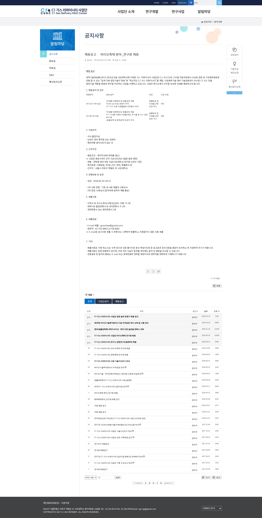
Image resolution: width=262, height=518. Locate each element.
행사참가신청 (55, 81)
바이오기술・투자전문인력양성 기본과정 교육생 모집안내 (117, 373)
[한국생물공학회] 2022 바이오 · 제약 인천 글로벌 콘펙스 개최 (119, 329)
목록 (218, 286)
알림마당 (204, 11)
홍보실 (52, 60)
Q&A (51, 74)
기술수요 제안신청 (234, 70)
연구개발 (152, 11)
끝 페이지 (168, 483)
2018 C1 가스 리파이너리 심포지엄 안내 (110, 386)
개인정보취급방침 (51, 502)
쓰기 (207, 477)
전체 (90, 301)
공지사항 (53, 53)
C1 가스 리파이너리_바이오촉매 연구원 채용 (112, 348)
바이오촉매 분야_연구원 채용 (119, 54)
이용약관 (65, 502)
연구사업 (178, 11)
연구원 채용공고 (100, 450)
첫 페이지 (138, 483)
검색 (118, 477)
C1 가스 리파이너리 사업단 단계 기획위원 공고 (113, 437)
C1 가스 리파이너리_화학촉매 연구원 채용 (111, 354)
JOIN (173, 2)
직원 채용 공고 (100, 405)
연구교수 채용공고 (101, 444)
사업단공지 (103, 301)
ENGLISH (182, 2)
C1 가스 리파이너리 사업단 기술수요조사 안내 (113, 431)
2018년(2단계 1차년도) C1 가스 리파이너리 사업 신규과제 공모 (120, 418)
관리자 (89, 60)
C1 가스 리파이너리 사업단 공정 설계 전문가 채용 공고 (116, 316)
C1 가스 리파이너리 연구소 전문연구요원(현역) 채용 (115, 342)
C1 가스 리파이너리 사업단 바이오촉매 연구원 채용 (115, 335)
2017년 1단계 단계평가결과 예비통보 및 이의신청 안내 (116, 424)
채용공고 (90, 54)
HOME (156, 2)
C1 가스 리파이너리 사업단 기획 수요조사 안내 (113, 463)
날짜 (206, 311)
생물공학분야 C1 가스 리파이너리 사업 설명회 (113, 380)
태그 (218, 477)
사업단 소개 (126, 11)
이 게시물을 (215, 278)
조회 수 (217, 311)
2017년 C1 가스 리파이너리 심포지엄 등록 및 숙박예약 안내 (118, 456)
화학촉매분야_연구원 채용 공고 (107, 399)
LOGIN (165, 2)
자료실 (52, 67)
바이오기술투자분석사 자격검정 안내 (109, 367)
